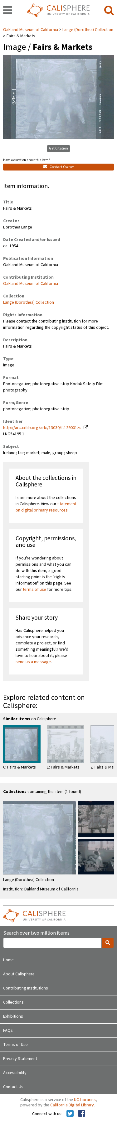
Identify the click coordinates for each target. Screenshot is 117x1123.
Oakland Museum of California (31, 30)
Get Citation (58, 148)
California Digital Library (72, 1105)
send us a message (33, 662)
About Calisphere (19, 974)
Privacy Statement (20, 1059)
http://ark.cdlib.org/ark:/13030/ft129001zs (42, 428)
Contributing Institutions (25, 988)
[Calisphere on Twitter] (70, 1114)
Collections (13, 1002)
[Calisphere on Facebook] (81, 1114)
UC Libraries (85, 1100)
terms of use (34, 589)
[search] (109, 10)
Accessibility (15, 1073)
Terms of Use (15, 1045)
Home (8, 960)
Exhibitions (13, 1016)
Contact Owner (61, 167)
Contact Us (13, 1087)
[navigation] (7, 10)
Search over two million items (36, 933)
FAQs (8, 1030)
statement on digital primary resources (46, 507)
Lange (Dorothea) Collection (87, 30)
